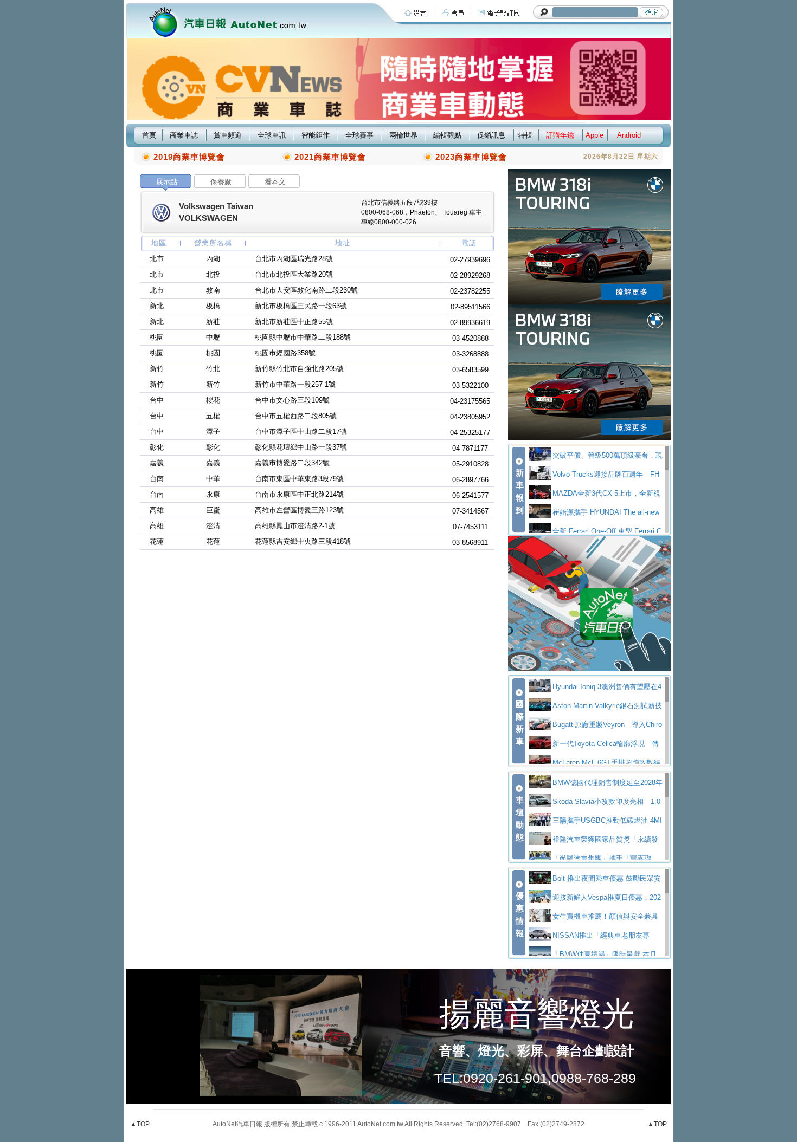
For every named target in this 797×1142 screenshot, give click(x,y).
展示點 (166, 182)
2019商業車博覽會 (189, 156)
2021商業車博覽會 (330, 156)
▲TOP (140, 1124)
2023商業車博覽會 (471, 156)
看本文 (275, 182)
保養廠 (221, 182)
